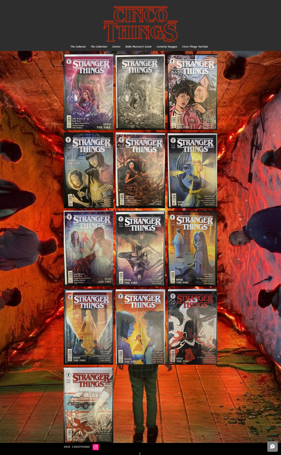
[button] (88, 92)
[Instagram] (96, 447)
